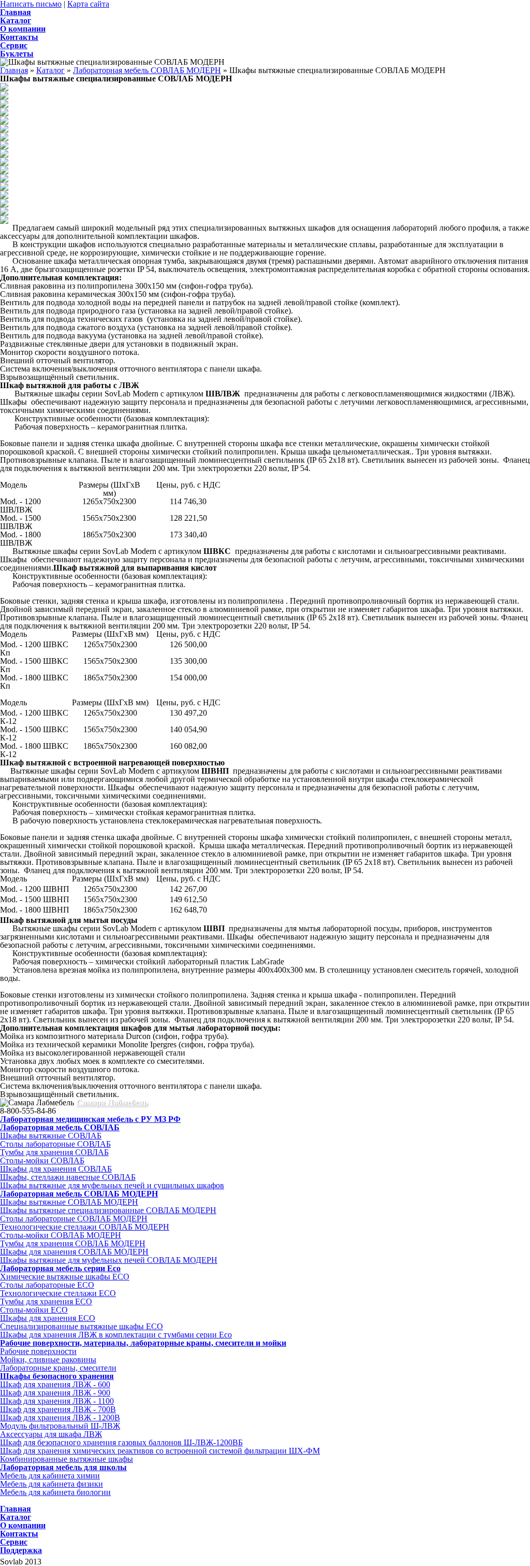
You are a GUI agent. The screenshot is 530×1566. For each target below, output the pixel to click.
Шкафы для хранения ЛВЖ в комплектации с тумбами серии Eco (116, 1334)
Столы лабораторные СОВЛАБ (55, 1144)
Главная (14, 70)
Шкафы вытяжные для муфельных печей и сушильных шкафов (112, 1185)
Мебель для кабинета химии (50, 1475)
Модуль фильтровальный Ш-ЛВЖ (60, 1425)
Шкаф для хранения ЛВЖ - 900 (55, 1392)
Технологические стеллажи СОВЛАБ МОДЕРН (84, 1226)
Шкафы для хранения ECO (47, 1318)
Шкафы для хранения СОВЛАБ (56, 1168)
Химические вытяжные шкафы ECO (64, 1276)
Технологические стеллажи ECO (58, 1293)
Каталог (50, 70)
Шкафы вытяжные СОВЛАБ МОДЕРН (69, 1202)
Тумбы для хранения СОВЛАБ (54, 1152)
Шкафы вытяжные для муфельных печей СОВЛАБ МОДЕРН (108, 1260)
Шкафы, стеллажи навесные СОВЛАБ (68, 1177)
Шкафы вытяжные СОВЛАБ (50, 1135)
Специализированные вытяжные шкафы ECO (81, 1326)
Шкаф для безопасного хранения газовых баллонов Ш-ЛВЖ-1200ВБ (121, 1442)
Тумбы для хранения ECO (46, 1301)
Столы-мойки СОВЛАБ (42, 1160)
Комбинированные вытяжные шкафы (66, 1459)
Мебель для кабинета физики (51, 1483)
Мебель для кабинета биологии (55, 1492)
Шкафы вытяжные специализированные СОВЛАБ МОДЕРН (108, 1210)
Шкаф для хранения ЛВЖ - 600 (55, 1384)
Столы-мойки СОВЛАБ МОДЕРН (60, 1235)
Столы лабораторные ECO (47, 1284)
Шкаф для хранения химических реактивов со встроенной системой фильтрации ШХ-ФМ (160, 1450)
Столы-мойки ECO (34, 1309)
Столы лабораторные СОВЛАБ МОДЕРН (74, 1218)
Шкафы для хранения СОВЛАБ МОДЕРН (74, 1251)
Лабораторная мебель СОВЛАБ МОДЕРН (147, 70)
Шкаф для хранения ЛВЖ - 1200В (60, 1417)
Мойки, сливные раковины (48, 1359)
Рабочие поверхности (38, 1351)
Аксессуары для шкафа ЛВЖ (51, 1434)
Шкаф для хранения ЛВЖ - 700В (58, 1409)
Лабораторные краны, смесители (58, 1367)
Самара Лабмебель (112, 1102)
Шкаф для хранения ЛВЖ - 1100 (57, 1401)
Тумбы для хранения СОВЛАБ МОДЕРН (72, 1243)
